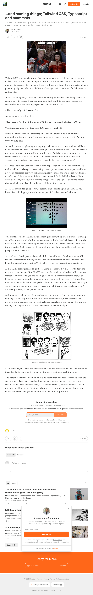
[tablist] (15, 455)
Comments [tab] (11, 455)
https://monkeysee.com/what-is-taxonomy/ (46, 230)
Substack (35, 590)
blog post (18, 140)
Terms (52, 579)
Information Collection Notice (46, 542)
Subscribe (74, 4)
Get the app (57, 584)
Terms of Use (57, 540)
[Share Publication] (65, 4)
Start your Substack (40, 584)
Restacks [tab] (20, 455)
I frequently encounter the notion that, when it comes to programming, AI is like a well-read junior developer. (35, 496)
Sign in (86, 4)
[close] (68, 508)
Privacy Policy (63, 542)
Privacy (46, 579)
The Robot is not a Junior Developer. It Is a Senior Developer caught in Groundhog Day (30, 491)
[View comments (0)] (15, 37)
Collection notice (62, 579)
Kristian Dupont (16, 29)
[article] (46, 496)
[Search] (60, 4)
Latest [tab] (13, 483)
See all (10, 545)
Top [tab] (8, 483)
